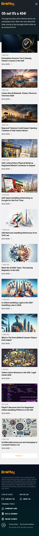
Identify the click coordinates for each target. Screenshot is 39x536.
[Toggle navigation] (36, 4)
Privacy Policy (13, 524)
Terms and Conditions (27, 524)
